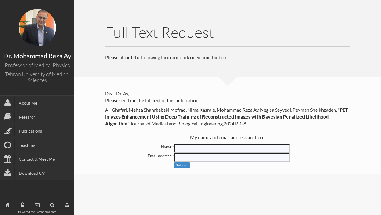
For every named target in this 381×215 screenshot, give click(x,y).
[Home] (7, 205)
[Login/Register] (22, 205)
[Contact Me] (37, 205)
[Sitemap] (67, 205)
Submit (182, 165)
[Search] (52, 205)
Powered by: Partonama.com (37, 212)
